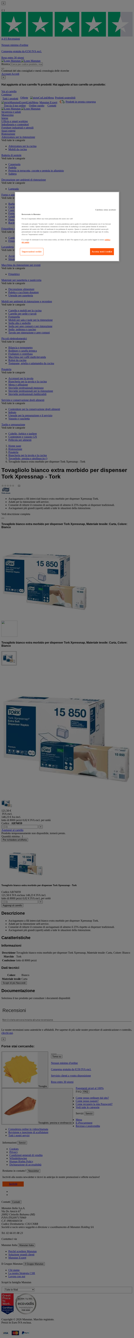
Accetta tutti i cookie (102, 251)
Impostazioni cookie (32, 251)
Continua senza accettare (105, 210)
